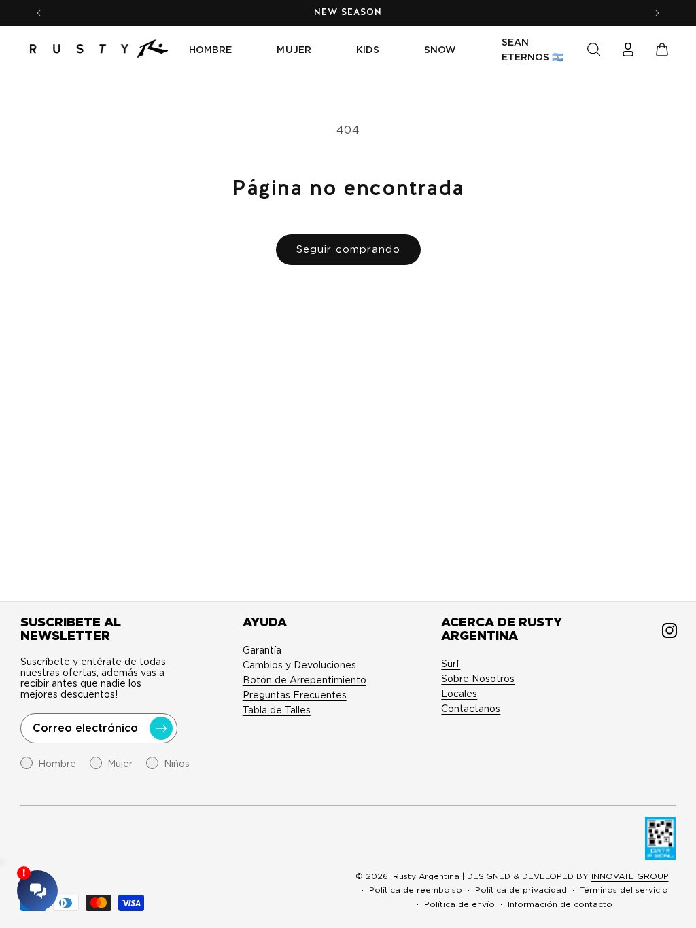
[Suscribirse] (161, 728)
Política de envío (459, 904)
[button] (594, 49)
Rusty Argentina (426, 876)
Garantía (262, 650)
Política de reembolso (415, 890)
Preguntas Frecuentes (295, 695)
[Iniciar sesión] (628, 49)
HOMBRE (210, 49)
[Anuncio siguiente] (657, 13)
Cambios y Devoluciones (299, 665)
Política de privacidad (521, 890)
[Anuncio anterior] (39, 13)
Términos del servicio (624, 890)
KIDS (367, 49)
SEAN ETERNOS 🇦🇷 (533, 50)
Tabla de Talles (277, 709)
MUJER (294, 49)
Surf (450, 663)
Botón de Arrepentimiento (304, 680)
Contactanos (470, 708)
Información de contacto (560, 904)
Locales (459, 693)
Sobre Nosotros (478, 678)
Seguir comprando (348, 249)
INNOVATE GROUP (630, 876)
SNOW (440, 49)
